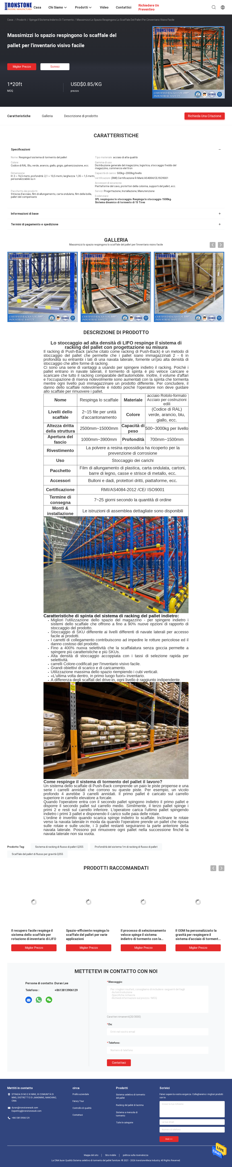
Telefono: (114, 1042)
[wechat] (49, 1000)
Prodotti (21, 19)
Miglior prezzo (22, 66)
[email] (28, 1000)
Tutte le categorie (124, 1122)
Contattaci (119, 1062)
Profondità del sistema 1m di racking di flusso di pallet (126, 846)
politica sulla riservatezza (135, 1155)
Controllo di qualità (81, 1108)
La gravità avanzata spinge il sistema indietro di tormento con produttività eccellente (197, 935)
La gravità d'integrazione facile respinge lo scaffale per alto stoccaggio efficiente (88, 935)
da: (110, 1024)
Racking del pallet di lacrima (130, 1105)
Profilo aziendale (80, 1094)
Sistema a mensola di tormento (127, 1114)
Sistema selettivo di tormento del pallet (130, 1096)
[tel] (59, 1000)
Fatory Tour (78, 1101)
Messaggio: (115, 981)
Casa (10, 19)
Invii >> (169, 1139)
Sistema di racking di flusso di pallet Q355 (59, 846)
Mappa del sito (91, 1155)
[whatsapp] (39, 1000)
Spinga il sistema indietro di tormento (51, 19)
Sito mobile (110, 1155)
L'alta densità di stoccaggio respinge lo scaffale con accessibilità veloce (32, 935)
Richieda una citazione (204, 116)
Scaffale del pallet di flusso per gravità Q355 (37, 854)
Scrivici (54, 66)
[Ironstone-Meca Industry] (18, 6)
